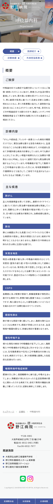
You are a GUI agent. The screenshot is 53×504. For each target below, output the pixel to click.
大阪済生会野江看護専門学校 (19, 457)
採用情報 (26, 501)
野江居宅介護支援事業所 (17, 467)
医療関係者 (9, 501)
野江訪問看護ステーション (17, 463)
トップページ (8, 411)
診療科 (22, 411)
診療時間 (44, 501)
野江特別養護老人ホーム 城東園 (20, 460)
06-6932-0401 (26, 442)
